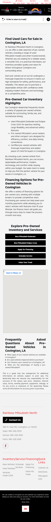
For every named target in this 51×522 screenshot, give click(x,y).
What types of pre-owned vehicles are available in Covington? (25, 356)
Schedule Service (25, 256)
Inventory (9, 459)
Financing (32, 459)
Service (20, 459)
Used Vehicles (9, 468)
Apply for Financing (25, 249)
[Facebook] (5, 446)
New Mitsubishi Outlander (25, 236)
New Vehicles (9, 464)
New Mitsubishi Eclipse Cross (25, 243)
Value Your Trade (25, 262)
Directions (42, 472)
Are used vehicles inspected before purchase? (25, 360)
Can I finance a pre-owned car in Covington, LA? (26, 362)
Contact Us (14, 420)
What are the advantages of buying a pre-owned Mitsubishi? (25, 366)
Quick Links (41, 460)
